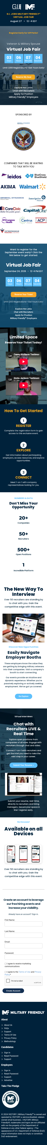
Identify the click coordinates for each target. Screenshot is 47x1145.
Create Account (13, 991)
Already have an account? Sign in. (23, 914)
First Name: (10, 920)
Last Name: (10, 931)
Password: (9, 953)
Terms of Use (24, 972)
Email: (7, 942)
